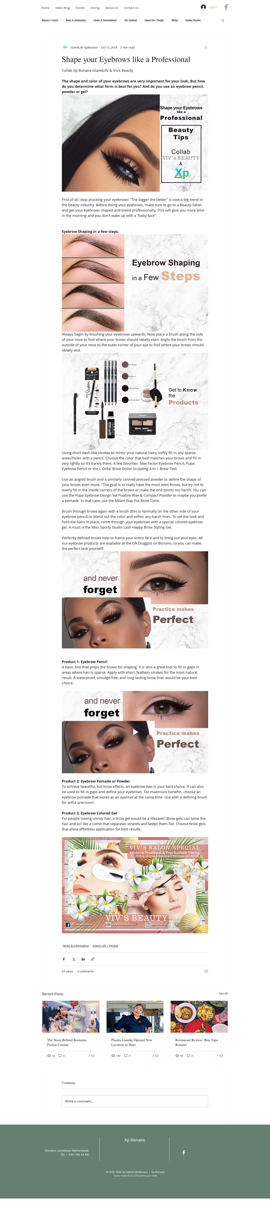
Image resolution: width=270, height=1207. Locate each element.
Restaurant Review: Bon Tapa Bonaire (196, 1042)
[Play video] (135, 732)
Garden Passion (193, 20)
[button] (223, 20)
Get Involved (131, 20)
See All (223, 993)
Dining (175, 20)
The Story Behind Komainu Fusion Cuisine (67, 1042)
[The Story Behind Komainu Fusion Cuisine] (70, 1017)
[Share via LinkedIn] (83, 959)
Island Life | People (154, 20)
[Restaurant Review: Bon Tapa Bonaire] (199, 1017)
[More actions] (205, 47)
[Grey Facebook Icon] (226, 7)
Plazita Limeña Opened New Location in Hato (131, 1042)
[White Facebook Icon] (184, 1152)
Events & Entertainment (105, 20)
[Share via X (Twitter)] (73, 959)
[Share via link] (93, 959)
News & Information (76, 20)
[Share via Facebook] (64, 959)
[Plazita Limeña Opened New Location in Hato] (135, 1017)
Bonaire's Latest (50, 20)
